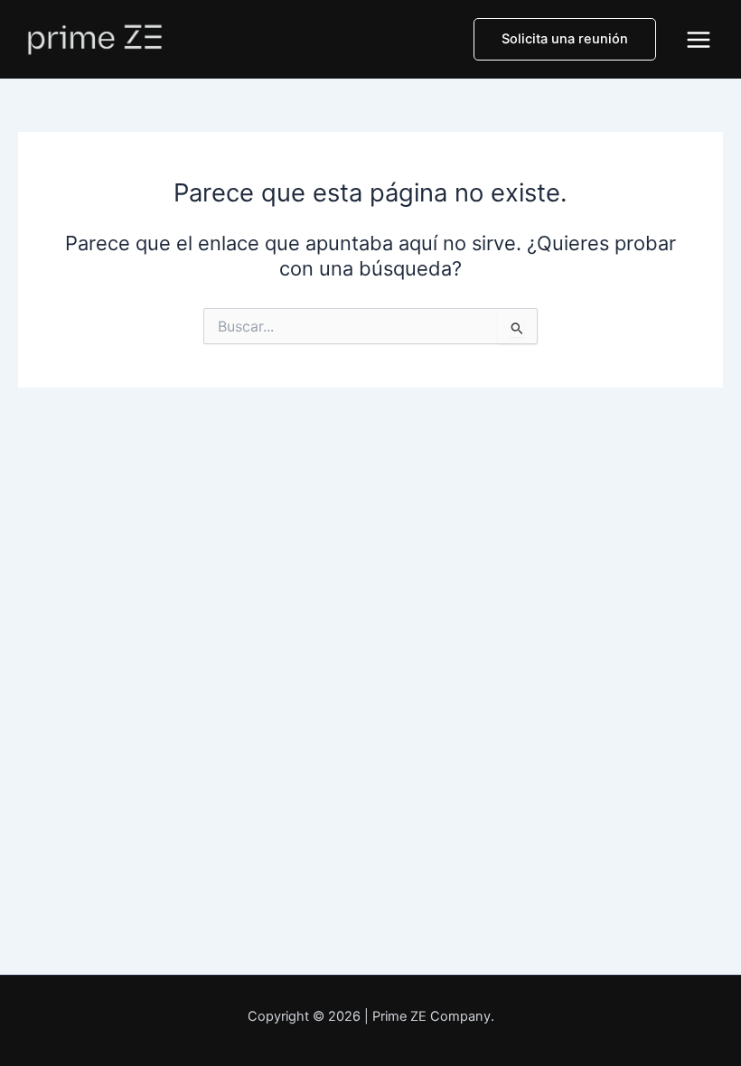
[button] (565, 39)
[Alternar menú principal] (698, 39)
